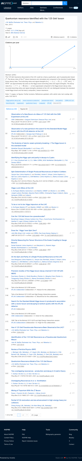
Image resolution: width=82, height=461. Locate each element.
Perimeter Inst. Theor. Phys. (23, 22)
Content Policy (9, 437)
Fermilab (37, 174)
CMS (12, 119)
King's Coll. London (24, 233)
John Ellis (14, 233)
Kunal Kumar (48, 219)
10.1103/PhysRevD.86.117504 (21, 252)
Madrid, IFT (24, 207)
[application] (41, 57)
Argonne (56, 262)
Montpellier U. (28, 148)
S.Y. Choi (14, 160)
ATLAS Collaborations (18, 322)
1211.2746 (14, 30)
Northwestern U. (58, 219)
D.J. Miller (34, 160)
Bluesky (71, 437)
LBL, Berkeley (23, 352)
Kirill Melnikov (34, 176)
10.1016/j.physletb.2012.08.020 (22, 138)
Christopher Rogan (51, 193)
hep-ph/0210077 (44, 165)
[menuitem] (78, 3)
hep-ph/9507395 (47, 408)
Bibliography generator (53, 434)
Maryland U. (41, 245)
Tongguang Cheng (17, 278)
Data (71, 8)
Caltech (60, 193)
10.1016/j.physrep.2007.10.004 (22, 153)
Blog (70, 434)
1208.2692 (42, 223)
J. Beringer (14, 352)
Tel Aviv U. (22, 374)
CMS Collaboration (17, 316)
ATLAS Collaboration (18, 289)
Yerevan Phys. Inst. (45, 119)
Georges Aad (30, 134)
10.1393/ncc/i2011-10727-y (21, 211)
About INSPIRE (9, 434)
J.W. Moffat (9, 22)
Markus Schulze (58, 176)
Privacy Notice (9, 441)
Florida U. (22, 276)
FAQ (23, 434)
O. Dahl (46, 354)
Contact (71, 444)
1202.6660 (36, 235)
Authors (20, 8)
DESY (19, 162)
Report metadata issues (30, 441)
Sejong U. (54, 233)
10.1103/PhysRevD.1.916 (45, 376)
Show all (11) (57, 103)
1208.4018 (42, 264)
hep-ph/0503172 (44, 150)
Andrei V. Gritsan (47, 174)
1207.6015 (20, 344)
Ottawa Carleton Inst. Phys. (34, 219)
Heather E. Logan (17, 221)
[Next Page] (27, 415)
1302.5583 (20, 366)
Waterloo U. (39, 22)
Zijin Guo (14, 176)
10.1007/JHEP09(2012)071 (53, 235)
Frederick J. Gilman (34, 393)
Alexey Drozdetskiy (38, 278)
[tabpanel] (41, 265)
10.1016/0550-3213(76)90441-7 (50, 386)
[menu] (75, 3)
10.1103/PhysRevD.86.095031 (21, 266)
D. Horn (29, 374)
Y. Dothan (14, 374)
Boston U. (54, 191)
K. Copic (30, 354)
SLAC (25, 393)
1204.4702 (20, 332)
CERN (40, 160)
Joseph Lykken (16, 193)
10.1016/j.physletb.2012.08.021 (22, 124)
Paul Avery (14, 276)
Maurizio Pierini (34, 193)
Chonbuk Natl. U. (23, 160)
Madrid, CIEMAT (42, 191)
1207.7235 (42, 122)
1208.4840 (42, 250)
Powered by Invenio (7, 458)
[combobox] (47, 3)
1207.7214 (41, 136)
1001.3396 (64, 181)
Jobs (32, 8)
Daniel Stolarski (16, 245)
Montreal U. (53, 352)
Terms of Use (8, 444)
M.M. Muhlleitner (48, 160)
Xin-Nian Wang (36, 405)
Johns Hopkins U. (25, 174)
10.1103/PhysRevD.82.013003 (21, 199)
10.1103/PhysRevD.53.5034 (20, 410)
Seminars (43, 8)
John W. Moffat (16, 342)
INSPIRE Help (26, 437)
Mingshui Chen (50, 276)
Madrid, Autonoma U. (27, 191)
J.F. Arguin (33, 352)
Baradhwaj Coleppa (17, 219)
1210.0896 (44, 280)
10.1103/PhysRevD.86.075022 (21, 225)
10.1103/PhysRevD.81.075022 (26, 183)
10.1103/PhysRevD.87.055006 (21, 283)
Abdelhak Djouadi (17, 148)
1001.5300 (42, 197)
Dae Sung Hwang (44, 233)
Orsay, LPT (39, 148)
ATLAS (13, 134)
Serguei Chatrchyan (31, 119)
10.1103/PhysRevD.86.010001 (47, 356)
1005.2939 (47, 209)
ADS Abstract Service (18, 33)
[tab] (11, 109)
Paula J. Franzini (16, 393)
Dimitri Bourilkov (32, 276)
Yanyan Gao (15, 174)
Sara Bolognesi (16, 259)
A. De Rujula (15, 191)
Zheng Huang (15, 405)
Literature (7, 8)
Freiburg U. (39, 134)
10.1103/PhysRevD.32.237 (43, 395)
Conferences (58, 8)
